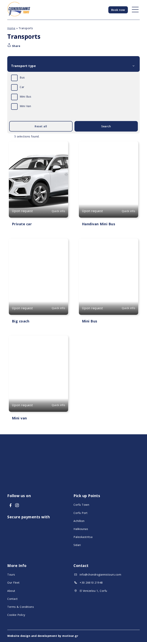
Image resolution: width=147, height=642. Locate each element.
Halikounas (81, 529)
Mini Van (25, 106)
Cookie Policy (16, 615)
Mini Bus (25, 96)
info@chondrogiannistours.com (100, 574)
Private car (22, 224)
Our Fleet (13, 582)
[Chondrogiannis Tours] (18, 15)
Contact (12, 599)
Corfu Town (81, 504)
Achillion (79, 521)
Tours (11, 574)
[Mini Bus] (108, 276)
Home (11, 28)
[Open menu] (134, 10)
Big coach (20, 321)
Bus (22, 77)
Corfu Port (80, 513)
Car (22, 87)
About (11, 591)
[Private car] (38, 179)
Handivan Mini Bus (98, 224)
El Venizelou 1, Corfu (93, 591)
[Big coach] (38, 276)
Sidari (77, 545)
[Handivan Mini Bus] (108, 179)
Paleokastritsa (83, 537)
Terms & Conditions (20, 607)
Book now (118, 10)
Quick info (58, 211)
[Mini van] (38, 373)
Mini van (19, 418)
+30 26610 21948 (91, 582)
